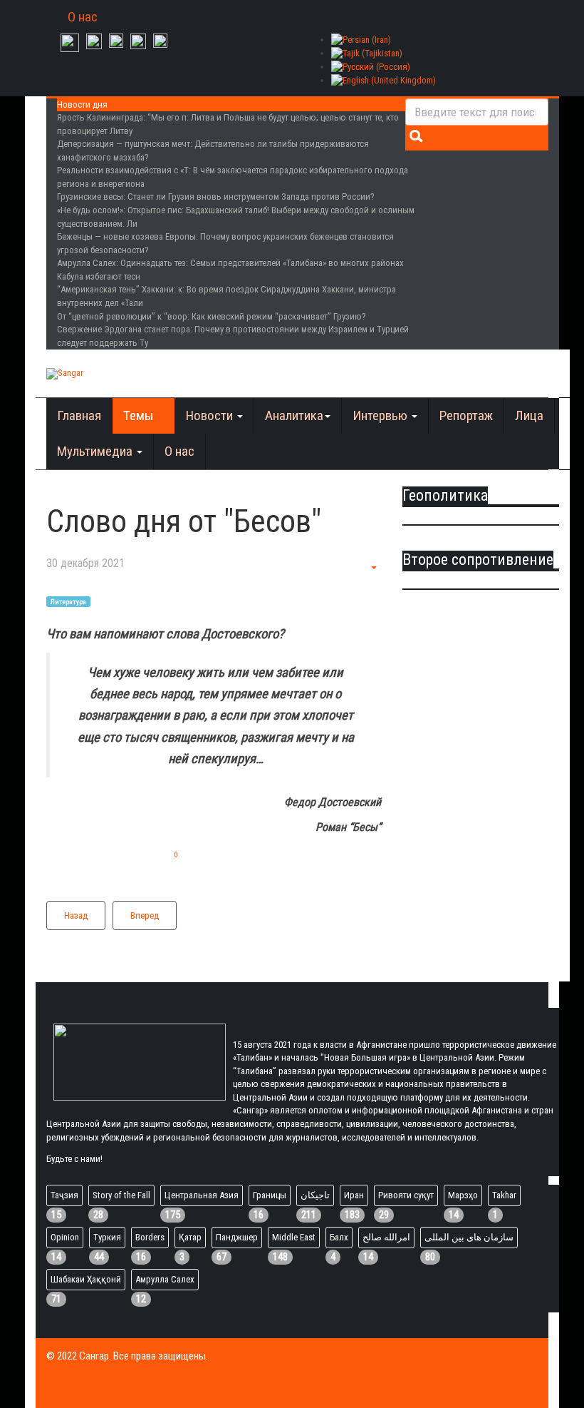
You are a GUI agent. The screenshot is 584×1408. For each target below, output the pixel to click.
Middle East (294, 1237)
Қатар (190, 1237)
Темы (140, 415)
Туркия (107, 1237)
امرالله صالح (386, 1237)
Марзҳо (463, 1195)
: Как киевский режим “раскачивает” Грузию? (211, 316)
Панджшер (237, 1237)
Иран (354, 1195)
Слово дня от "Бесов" (183, 521)
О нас (83, 17)
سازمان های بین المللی (468, 1237)
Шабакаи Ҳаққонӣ (86, 1279)
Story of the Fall (121, 1195)
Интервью (381, 415)
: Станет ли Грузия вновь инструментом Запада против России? (216, 196)
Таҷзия (64, 1195)
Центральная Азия (202, 1195)
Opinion (65, 1237)
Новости (211, 415)
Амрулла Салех (164, 1279)
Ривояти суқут (406, 1195)
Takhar (504, 1195)
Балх (339, 1237)
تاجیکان (315, 1195)
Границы (269, 1195)
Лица (529, 415)
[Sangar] (64, 373)
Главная (79, 415)
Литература (68, 601)
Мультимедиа (96, 451)
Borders (150, 1237)
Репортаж (466, 415)
